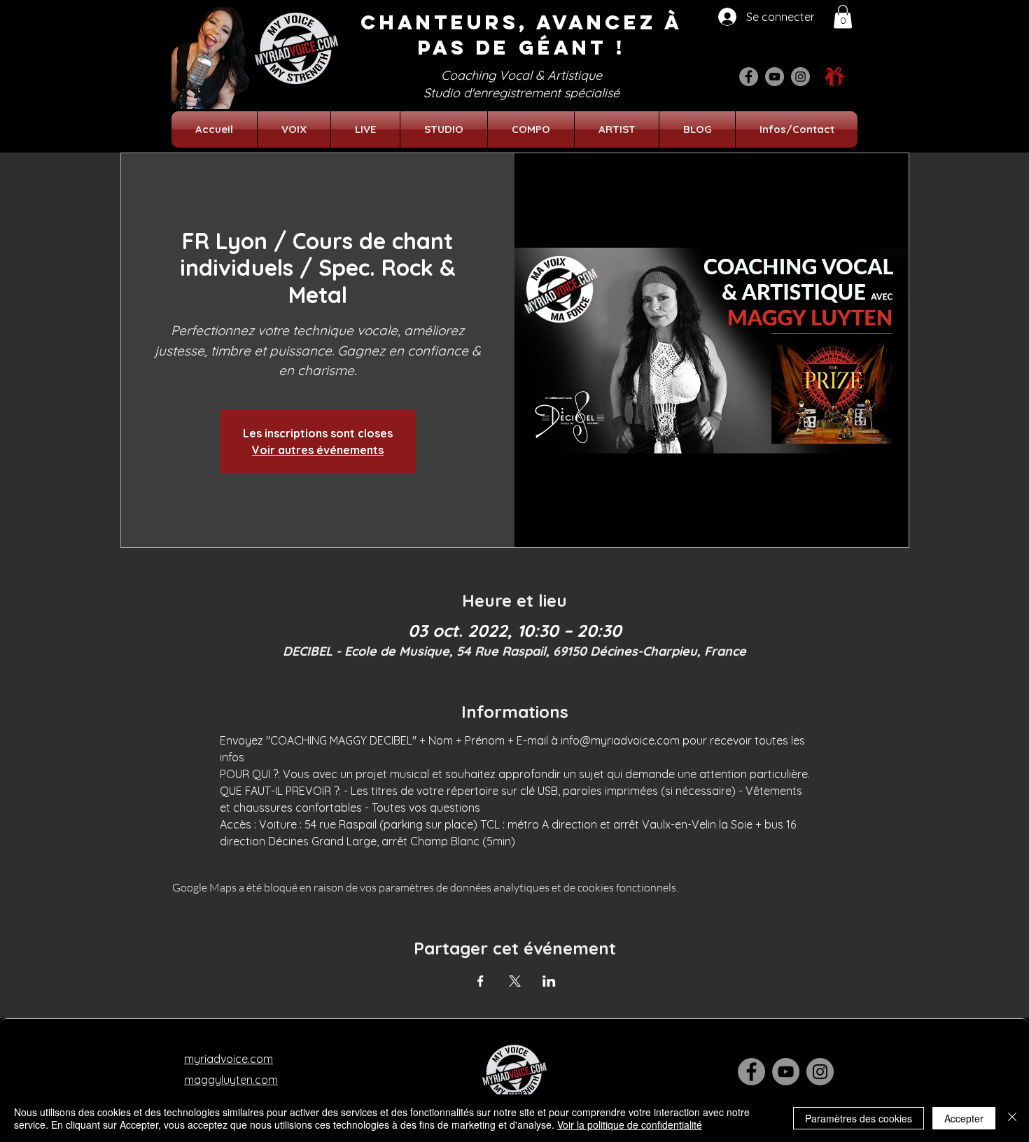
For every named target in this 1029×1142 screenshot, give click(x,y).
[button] (843, 16)
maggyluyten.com (231, 1080)
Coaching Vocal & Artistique (521, 75)
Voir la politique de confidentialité (629, 1125)
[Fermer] (1012, 1118)
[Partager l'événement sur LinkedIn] (549, 981)
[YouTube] (774, 76)
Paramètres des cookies (858, 1118)
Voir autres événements (318, 450)
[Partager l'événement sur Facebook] (480, 981)
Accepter (963, 1118)
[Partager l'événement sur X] (515, 981)
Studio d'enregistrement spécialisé (522, 93)
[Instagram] (800, 76)
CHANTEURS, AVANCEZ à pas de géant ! (521, 35)
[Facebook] (748, 76)
